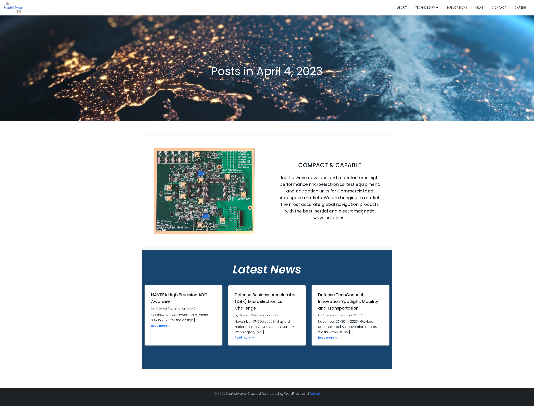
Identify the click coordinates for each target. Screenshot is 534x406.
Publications (457, 7)
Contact (499, 7)
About (402, 7)
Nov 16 (275, 315)
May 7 (191, 308)
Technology (425, 7)
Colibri (315, 393)
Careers (521, 7)
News (479, 7)
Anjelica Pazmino (168, 308)
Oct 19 (358, 315)
